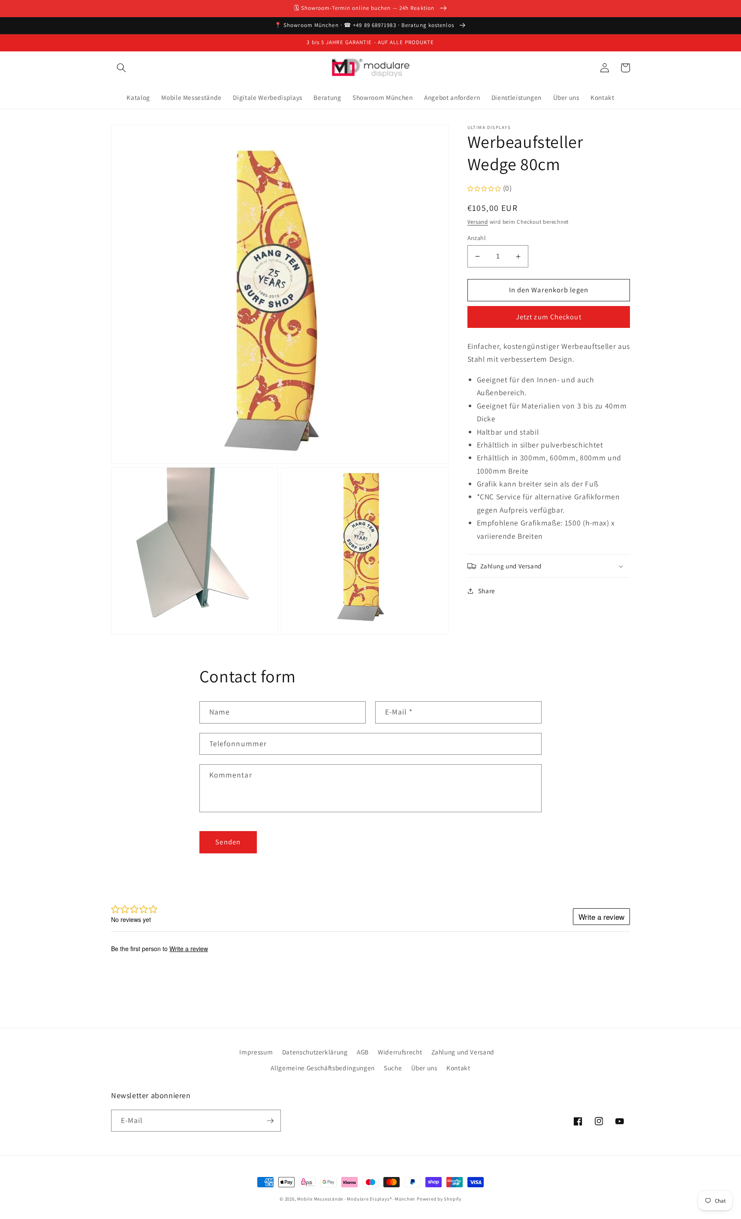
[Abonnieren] (270, 1121)
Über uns (424, 1067)
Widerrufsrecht (400, 1052)
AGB (363, 1052)
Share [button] (486, 590)
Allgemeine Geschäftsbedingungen (322, 1067)
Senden (228, 842)
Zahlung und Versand (463, 1052)
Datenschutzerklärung (315, 1052)
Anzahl (476, 238)
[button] (121, 67)
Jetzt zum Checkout (548, 317)
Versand (477, 221)
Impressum (256, 1052)
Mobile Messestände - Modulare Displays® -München (356, 1199)
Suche (393, 1067)
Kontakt (458, 1067)
